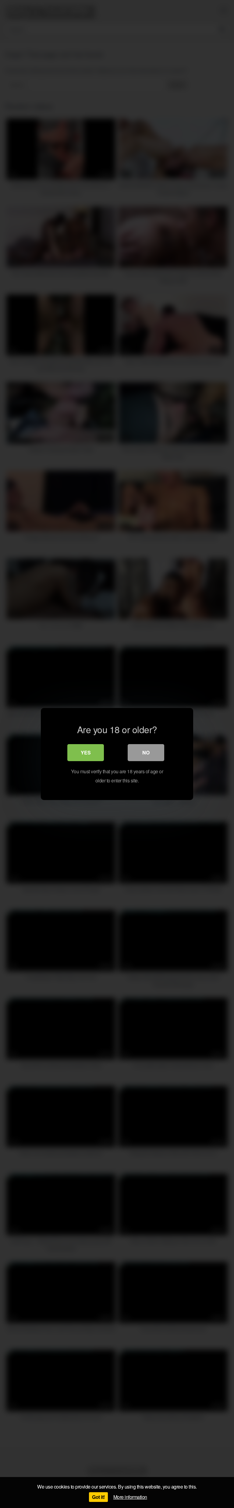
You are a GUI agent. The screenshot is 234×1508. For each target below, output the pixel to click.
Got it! (98, 1496)
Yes (86, 752)
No (146, 752)
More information (130, 1496)
